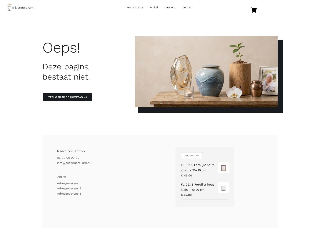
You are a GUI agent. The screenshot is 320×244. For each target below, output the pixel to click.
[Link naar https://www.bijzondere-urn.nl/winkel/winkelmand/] (253, 10)
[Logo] (20, 5)
